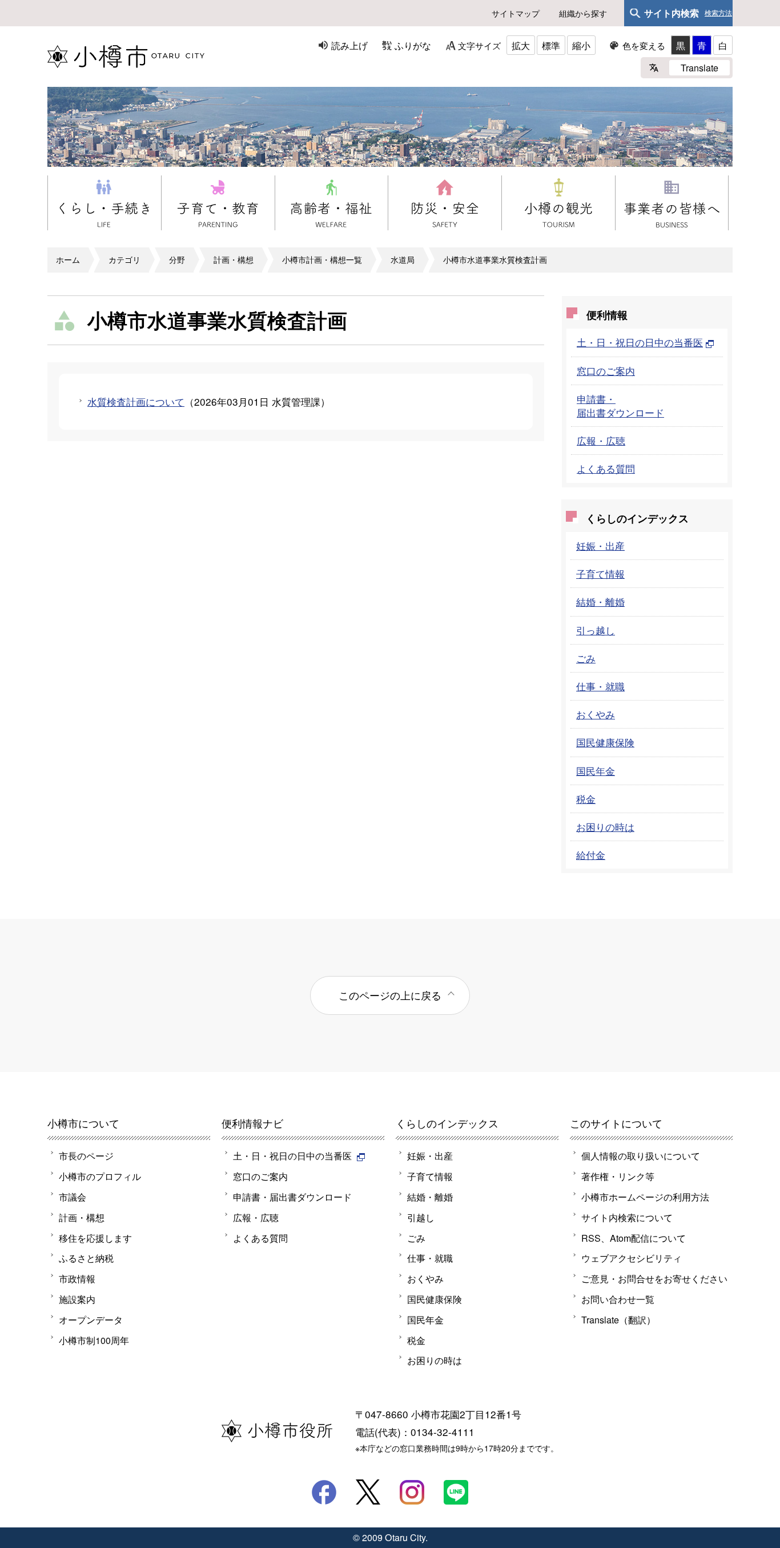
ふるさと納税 (86, 1258)
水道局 (403, 259)
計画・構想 (234, 259)
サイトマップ (516, 13)
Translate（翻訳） (618, 1319)
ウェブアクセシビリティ (631, 1258)
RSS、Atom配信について (633, 1238)
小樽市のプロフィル (100, 1176)
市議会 (72, 1196)
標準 (551, 45)
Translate (699, 67)
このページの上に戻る (390, 994)
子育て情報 (600, 573)
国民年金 (595, 770)
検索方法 (718, 13)
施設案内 (77, 1299)
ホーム (68, 259)
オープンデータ (91, 1319)
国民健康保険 (605, 742)
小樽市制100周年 (94, 1340)
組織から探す (583, 13)
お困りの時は (605, 826)
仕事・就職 (600, 686)
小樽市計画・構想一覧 (322, 259)
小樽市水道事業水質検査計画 (495, 259)
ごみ (586, 658)
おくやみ (595, 714)
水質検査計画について (135, 401)
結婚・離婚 (600, 601)
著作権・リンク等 (617, 1176)
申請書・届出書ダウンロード (620, 405)
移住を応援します (95, 1238)
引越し (421, 1217)
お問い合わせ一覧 (617, 1299)
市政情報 (77, 1278)
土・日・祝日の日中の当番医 (640, 342)
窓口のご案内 (606, 370)
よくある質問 (606, 468)
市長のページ (86, 1155)
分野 (177, 259)
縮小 (581, 45)
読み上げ (349, 45)
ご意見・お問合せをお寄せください (654, 1278)
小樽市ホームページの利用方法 (645, 1196)
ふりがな (413, 45)
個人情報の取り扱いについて (640, 1155)
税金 (586, 798)
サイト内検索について (627, 1217)
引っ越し (595, 630)
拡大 (521, 45)
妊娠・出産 (600, 545)
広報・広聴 (601, 440)
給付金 (590, 854)
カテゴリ (124, 259)
